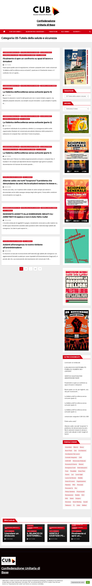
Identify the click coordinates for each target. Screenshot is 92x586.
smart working (77, 502)
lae (72, 474)
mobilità (80, 478)
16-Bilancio (30, 525)
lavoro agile (79, 474)
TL (74, 505)
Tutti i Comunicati (41, 55)
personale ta (69, 488)
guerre (67, 474)
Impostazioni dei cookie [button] (78, 582)
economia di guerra (71, 464)
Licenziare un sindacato (72, 362)
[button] (90, 31)
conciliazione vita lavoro (72, 454)
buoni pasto (68, 450)
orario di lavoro (70, 481)
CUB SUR (68, 461)
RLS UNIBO (65, 31)
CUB (80, 457)
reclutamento (69, 495)
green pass (81, 471)
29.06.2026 (7, 187)
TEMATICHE (53, 31)
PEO (74, 484)
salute (71, 498)
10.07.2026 (7, 95)
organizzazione (81, 481)
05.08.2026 (9, 539)
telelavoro (68, 505)
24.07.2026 (32, 539)
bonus (82, 447)
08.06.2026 (7, 251)
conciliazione (82, 450)
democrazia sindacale (79, 461)
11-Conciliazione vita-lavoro (10, 55)
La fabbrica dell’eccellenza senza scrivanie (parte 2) (27, 122)
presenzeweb (80, 491)
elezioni (81, 464)
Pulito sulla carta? (70, 421)
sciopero (78, 498)
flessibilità (73, 471)
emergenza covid (70, 467)
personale (80, 484)
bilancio (76, 447)
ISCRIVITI (76, 31)
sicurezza (68, 502)
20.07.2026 (7, 65)
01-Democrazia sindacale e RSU (11, 52)
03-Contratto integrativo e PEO (11, 207)
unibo (78, 505)
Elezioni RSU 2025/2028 (35, 31)
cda (75, 450)
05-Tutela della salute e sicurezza (30, 52)
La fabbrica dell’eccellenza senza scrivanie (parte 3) (27, 92)
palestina (67, 484)
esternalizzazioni (82, 467)
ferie (66, 471)
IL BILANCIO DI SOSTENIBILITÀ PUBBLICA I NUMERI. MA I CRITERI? (75, 369)
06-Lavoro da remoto (46, 52)
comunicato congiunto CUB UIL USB (77, 416)
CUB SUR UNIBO (15, 31)
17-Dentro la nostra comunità (27, 55)
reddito (77, 495)
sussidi (85, 502)
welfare (84, 505)
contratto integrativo (71, 457)
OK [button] (88, 582)
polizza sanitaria (70, 491)
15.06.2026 (7, 220)
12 (35, 269)
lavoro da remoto (70, 478)
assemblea (68, 447)
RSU (66, 498)
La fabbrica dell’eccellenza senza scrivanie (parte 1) (27, 153)
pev (76, 488)
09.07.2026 (7, 125)
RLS (83, 495)
